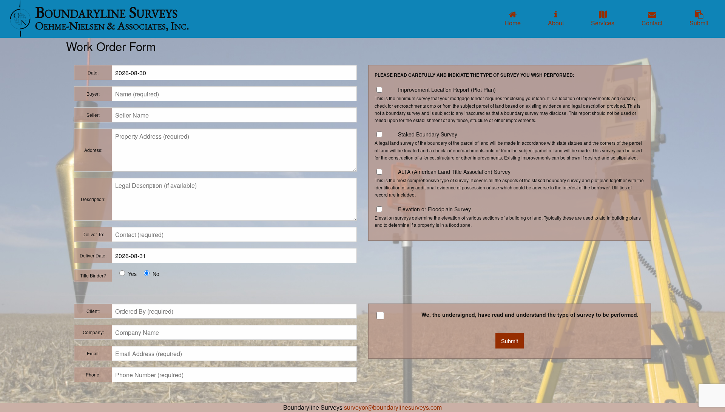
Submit (509, 341)
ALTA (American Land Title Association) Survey (454, 171)
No (156, 273)
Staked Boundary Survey (427, 134)
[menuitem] (512, 19)
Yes (132, 273)
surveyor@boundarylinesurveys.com (393, 407)
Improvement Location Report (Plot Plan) (447, 89)
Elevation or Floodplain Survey (434, 209)
